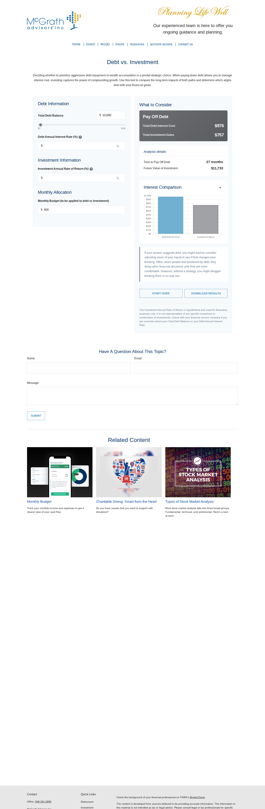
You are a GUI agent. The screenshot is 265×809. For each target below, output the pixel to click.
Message (33, 382)
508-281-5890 (43, 801)
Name (31, 358)
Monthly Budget (39, 501)
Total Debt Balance (69, 115)
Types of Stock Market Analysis (189, 501)
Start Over (160, 293)
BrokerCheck (197, 797)
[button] (76, 44)
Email (138, 358)
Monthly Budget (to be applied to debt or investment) (73, 200)
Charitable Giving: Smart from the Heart (126, 501)
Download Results (206, 293)
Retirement (87, 801)
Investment (87, 807)
